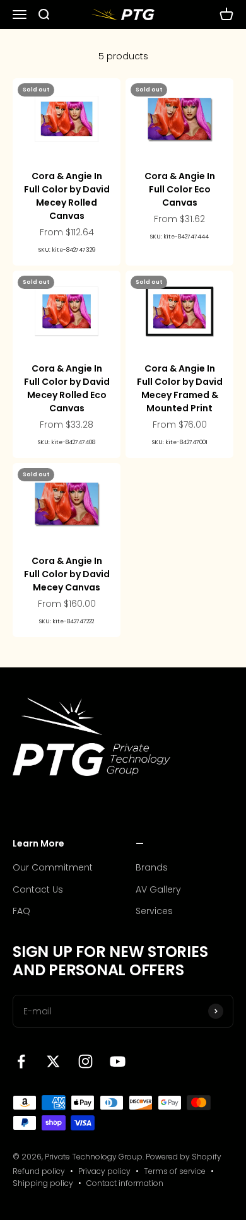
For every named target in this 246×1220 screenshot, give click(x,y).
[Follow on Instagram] (85, 1061)
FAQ (21, 911)
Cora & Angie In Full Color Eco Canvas (179, 189)
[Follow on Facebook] (21, 1061)
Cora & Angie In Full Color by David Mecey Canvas (67, 574)
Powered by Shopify (183, 1156)
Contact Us (38, 889)
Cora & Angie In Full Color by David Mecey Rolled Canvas (67, 196)
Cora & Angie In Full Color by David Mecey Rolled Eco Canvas (67, 388)
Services (154, 911)
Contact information (124, 1183)
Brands (152, 867)
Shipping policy (43, 1183)
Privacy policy (104, 1171)
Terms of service (175, 1171)
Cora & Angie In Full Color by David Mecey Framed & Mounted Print (180, 388)
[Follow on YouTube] (117, 1061)
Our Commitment (53, 867)
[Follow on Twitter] (53, 1061)
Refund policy (39, 1171)
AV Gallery (158, 889)
